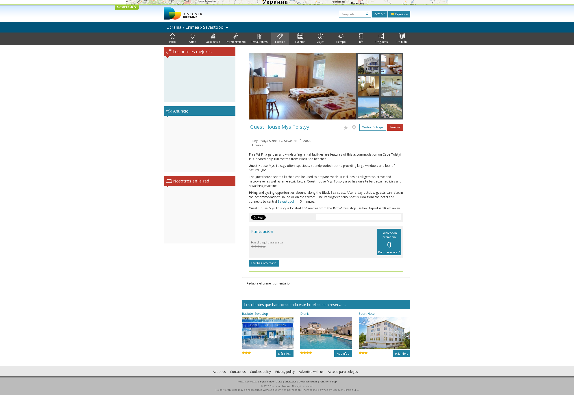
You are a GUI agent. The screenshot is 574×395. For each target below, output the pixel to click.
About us (219, 371)
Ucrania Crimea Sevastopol (196, 27)
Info (361, 42)
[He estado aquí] (355, 126)
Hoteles (280, 42)
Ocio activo (213, 42)
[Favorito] (347, 126)
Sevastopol (286, 201)
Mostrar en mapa (372, 127)
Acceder (379, 14)
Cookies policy (260, 371)
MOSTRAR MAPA (127, 7)
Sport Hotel (367, 313)
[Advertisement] (199, 144)
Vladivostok (290, 381)
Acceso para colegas (343, 371)
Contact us (238, 371)
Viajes (320, 42)
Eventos (300, 42)
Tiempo (341, 42)
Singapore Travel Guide (270, 381)
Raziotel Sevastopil (255, 313)
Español (400, 14)
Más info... (284, 354)
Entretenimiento (236, 42)
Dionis (304, 313)
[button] (257, 86)
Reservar (395, 127)
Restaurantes (259, 42)
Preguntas (381, 42)
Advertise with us (311, 371)
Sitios (192, 42)
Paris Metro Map (328, 381)
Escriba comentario (263, 263)
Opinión (401, 42)
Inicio (172, 42)
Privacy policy (285, 371)
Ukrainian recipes (308, 381)
